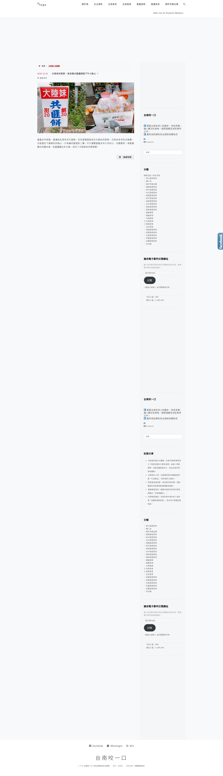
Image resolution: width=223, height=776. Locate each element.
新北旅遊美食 (151, 190)
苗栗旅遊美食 (151, 201)
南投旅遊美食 (151, 207)
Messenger (116, 745)
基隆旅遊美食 (151, 187)
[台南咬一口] (42, 4)
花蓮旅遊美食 (151, 238)
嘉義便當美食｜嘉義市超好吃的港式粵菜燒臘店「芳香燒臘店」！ (164, 491)
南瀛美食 (149, 224)
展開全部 (147, 175)
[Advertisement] (111, 40)
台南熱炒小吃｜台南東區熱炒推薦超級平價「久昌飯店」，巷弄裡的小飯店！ (164, 477)
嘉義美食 (43, 78)
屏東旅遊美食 (151, 232)
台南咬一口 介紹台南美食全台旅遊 (97, 766)
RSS (132, 745)
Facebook (149, 142)
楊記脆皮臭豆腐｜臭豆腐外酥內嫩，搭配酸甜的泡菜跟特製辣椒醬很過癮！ (164, 484)
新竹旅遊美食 (151, 198)
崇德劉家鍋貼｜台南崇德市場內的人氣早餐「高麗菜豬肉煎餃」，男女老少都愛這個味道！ (164, 500)
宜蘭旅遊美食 (151, 241)
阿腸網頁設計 (140, 766)
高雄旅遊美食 (151, 230)
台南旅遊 (149, 218)
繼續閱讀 (127, 157)
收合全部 (156, 175)
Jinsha (120, 766)
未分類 (149, 244)
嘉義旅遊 (149, 212)
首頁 (43, 66)
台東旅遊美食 (151, 235)
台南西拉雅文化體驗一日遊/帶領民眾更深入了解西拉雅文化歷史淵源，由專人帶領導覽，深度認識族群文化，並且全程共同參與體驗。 (164, 466)
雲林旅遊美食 (151, 210)
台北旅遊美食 (151, 193)
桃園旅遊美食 (151, 195)
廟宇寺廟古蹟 (151, 184)
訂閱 (149, 280)
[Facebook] (144, 139)
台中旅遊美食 (151, 204)
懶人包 (149, 181)
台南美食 (149, 221)
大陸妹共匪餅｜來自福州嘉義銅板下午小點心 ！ (75, 74)
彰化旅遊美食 (151, 178)
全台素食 (149, 227)
